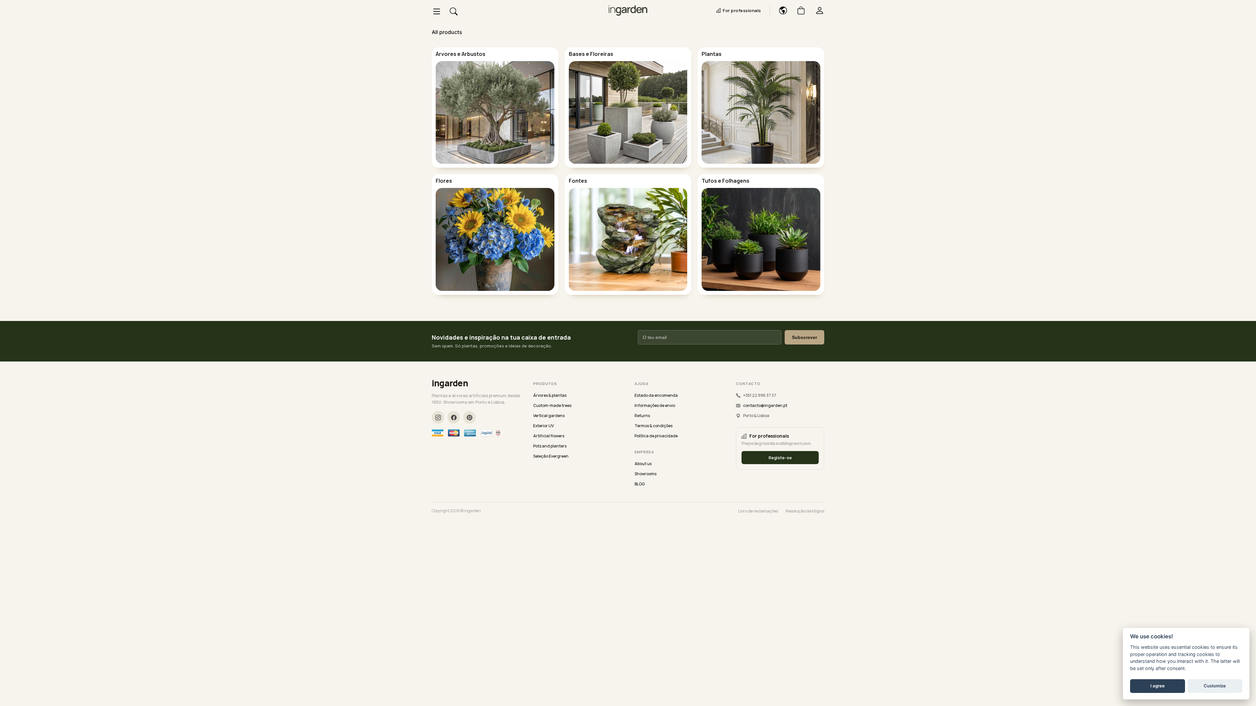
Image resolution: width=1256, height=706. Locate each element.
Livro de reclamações (758, 511)
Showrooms (645, 474)
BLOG (640, 484)
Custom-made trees (552, 405)
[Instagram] (438, 417)
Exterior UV (543, 426)
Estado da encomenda (656, 395)
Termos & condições (653, 426)
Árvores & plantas (550, 395)
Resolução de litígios (805, 511)
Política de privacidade (656, 436)
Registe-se (780, 458)
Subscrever (804, 337)
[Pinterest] (469, 417)
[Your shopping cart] (798, 10)
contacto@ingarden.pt (765, 405)
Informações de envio (655, 405)
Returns (642, 415)
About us (643, 463)
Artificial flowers (548, 436)
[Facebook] (453, 417)
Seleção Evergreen (550, 456)
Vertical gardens (549, 415)
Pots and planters (550, 446)
